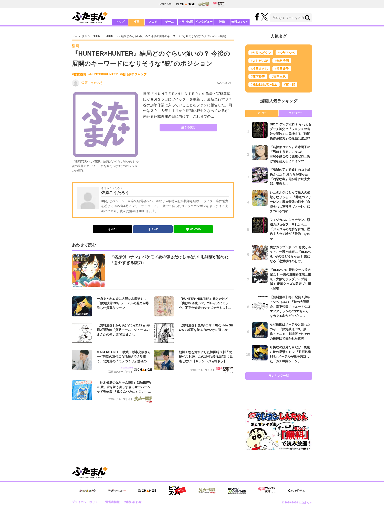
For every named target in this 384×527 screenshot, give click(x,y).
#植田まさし (259, 68)
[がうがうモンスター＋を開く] (117, 490)
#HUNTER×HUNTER (103, 74)
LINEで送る (195, 229)
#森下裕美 (258, 76)
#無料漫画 (282, 60)
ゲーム (169, 21)
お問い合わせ (133, 502)
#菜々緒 (289, 84)
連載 (222, 21)
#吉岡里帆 (279, 76)
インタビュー (204, 21)
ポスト (114, 229)
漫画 (136, 21)
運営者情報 (112, 502)
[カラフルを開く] (297, 490)
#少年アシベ (286, 52)
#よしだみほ (259, 60)
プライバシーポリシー (86, 502)
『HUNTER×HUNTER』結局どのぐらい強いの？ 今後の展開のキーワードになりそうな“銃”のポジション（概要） (160, 36)
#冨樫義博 (79, 74)
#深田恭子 (282, 68)
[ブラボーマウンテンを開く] (237, 491)
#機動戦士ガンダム (264, 84)
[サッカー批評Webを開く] (203, 4)
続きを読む (188, 127)
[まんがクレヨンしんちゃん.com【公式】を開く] (87, 491)
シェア (155, 229)
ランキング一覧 (279, 375)
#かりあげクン (261, 52)
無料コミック (240, 21)
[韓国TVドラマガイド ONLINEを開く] (219, 4)
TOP (74, 36)
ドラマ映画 (186, 21)
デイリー (262, 113)
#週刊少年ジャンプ (133, 74)
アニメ (153, 21)
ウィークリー (295, 113)
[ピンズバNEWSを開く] (177, 491)
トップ (120, 21)
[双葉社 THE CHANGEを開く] (185, 4)
